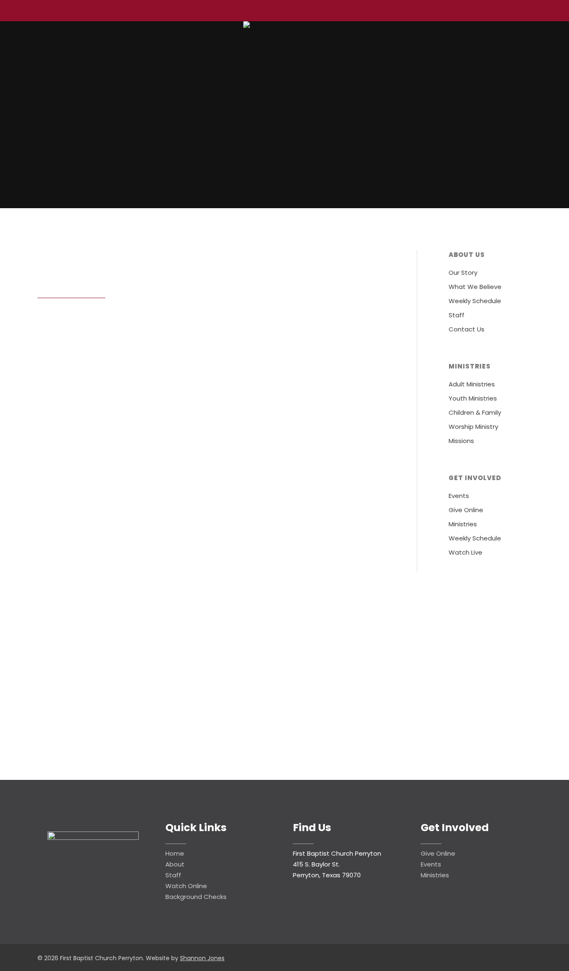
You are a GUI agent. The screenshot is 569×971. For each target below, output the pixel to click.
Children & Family (475, 412)
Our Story (463, 272)
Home (174, 853)
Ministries (463, 524)
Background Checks (196, 896)
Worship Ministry (473, 426)
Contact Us (466, 329)
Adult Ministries (472, 384)
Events (459, 495)
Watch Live (465, 552)
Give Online (466, 509)
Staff (456, 315)
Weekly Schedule (475, 300)
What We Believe (475, 286)
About (175, 864)
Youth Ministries (473, 398)
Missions (461, 440)
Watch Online (186, 885)
